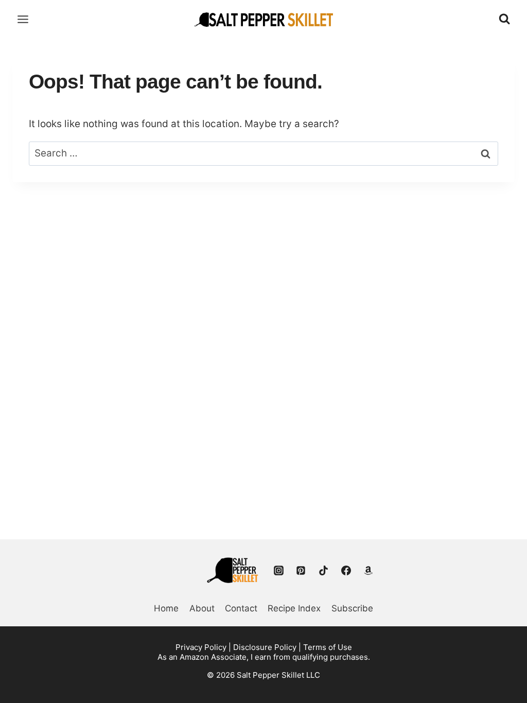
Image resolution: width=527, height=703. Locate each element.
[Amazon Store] (368, 570)
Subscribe (352, 608)
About (202, 608)
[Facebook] (346, 570)
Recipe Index (294, 608)
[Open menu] (23, 19)
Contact (241, 608)
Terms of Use (327, 647)
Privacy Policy (200, 647)
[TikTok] (323, 570)
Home (166, 608)
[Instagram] (278, 570)
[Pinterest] (301, 570)
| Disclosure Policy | (264, 647)
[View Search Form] (504, 19)
